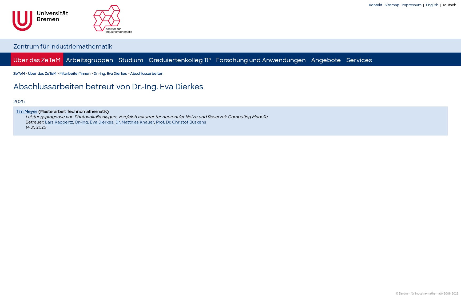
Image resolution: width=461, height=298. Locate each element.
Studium (130, 60)
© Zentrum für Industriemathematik (419, 293)
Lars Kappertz (59, 122)
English (432, 5)
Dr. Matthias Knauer (135, 122)
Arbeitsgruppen (89, 60)
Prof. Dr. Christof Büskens (181, 122)
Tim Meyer (26, 111)
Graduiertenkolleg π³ (180, 60)
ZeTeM (19, 73)
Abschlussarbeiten (146, 73)
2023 (455, 293)
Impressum (412, 5)
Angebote (326, 60)
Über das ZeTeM (37, 60)
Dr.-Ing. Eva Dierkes (110, 73)
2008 (447, 293)
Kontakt (375, 5)
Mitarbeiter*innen (74, 73)
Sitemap (392, 5)
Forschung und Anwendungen (261, 60)
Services (359, 60)
